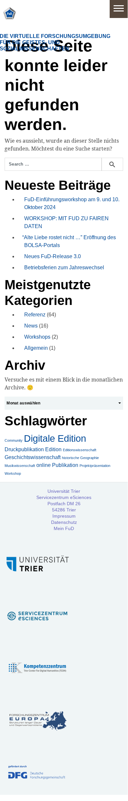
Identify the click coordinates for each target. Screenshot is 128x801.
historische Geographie (80, 458)
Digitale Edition (55, 438)
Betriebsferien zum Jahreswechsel (64, 267)
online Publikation (57, 465)
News (31, 326)
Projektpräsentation (95, 466)
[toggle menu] (119, 9)
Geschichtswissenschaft (33, 457)
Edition (53, 449)
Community (14, 440)
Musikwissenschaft (20, 466)
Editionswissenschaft (79, 450)
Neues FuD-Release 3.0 (52, 256)
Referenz (35, 314)
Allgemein (36, 348)
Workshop (13, 473)
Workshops (37, 337)
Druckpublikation (24, 449)
